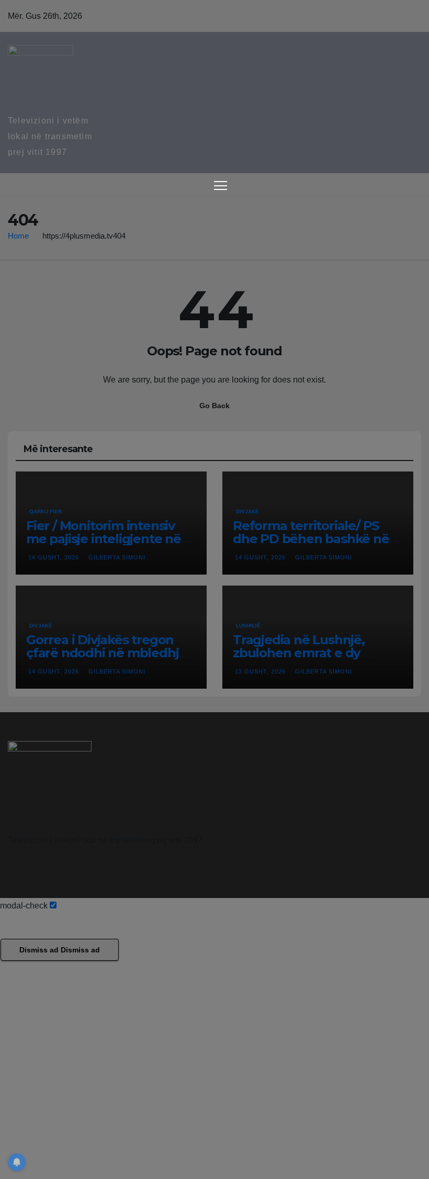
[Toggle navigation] (220, 185)
